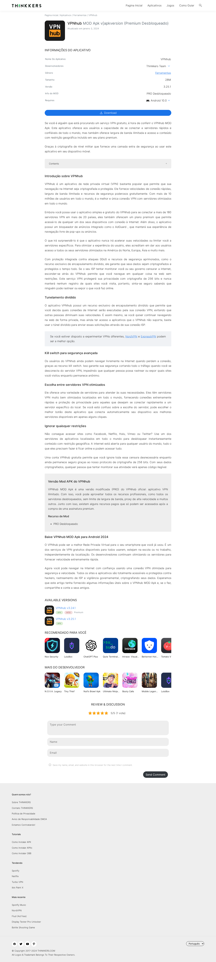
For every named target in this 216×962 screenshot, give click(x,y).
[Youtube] (27, 944)
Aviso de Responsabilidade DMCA (29, 819)
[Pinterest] (34, 944)
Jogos (170, 5)
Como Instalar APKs (22, 847)
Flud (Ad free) (19, 916)
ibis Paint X (17, 887)
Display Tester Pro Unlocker (26, 921)
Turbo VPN (17, 882)
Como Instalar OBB (21, 853)
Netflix (15, 876)
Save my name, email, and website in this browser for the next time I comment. (92, 765)
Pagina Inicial (134, 5)
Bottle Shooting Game (23, 927)
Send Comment (155, 774)
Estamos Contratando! (23, 824)
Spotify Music (19, 905)
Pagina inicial (51, 15)
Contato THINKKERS (22, 808)
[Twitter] (21, 944)
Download (108, 112)
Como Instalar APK (21, 842)
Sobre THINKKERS (21, 802)
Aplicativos (154, 5)
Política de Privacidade (23, 813)
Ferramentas (80, 15)
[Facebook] (14, 944)
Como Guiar (186, 5)
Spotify (15, 870)
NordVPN (17, 910)
